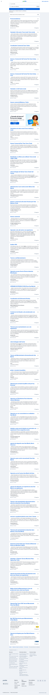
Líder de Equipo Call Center (17, 342)
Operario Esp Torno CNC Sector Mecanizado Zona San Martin (22, 604)
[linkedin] (45, 681)
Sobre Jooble (16, 682)
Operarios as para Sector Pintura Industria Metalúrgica (21, 272)
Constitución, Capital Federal (13, 666)
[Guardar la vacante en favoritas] (38, 19)
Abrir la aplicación (45, 1)
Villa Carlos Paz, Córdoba (13, 661)
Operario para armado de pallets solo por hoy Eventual (22, 384)
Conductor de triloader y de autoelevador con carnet (22, 312)
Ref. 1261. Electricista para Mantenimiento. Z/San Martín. (21, 619)
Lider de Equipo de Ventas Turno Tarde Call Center (21, 172)
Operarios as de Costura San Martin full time (22, 473)
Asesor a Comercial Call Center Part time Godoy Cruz (23, 59)
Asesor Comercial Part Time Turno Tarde (21, 143)
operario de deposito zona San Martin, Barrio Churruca (22, 444)
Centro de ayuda (17, 685)
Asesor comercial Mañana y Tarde (19, 102)
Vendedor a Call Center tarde (18, 89)
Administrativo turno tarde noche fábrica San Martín (22, 187)
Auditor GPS (13, 244)
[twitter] (43, 681)
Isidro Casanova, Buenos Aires (13, 656)
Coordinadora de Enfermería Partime (20, 298)
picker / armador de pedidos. (18, 370)
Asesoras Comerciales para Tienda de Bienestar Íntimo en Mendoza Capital (23, 544)
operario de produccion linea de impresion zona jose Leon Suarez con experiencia (23, 574)
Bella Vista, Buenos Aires (13, 660)
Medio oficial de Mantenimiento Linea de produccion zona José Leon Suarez (21, 589)
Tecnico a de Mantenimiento (18, 258)
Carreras (15, 683)
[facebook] (38, 681)
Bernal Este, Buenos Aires (13, 667)
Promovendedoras (15, 18)
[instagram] (40, 681)
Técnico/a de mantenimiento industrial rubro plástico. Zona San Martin (22, 530)
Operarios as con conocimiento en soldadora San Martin (22, 414)
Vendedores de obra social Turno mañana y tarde (21, 129)
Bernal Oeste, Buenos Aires (13, 658)
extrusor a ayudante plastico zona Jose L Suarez (23, 516)
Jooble (45, 692)
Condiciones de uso (6, 692)
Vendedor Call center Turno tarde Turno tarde (22, 32)
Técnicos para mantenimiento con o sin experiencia (20, 327)
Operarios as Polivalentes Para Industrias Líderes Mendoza (21, 399)
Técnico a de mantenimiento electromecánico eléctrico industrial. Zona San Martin (22, 502)
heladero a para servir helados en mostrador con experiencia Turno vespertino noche (23, 429)
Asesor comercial (15, 216)
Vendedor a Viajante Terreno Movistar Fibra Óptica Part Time (22, 559)
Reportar (37, 27)
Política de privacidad (14, 692)
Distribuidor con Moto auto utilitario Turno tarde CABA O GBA (23, 157)
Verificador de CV (32, 684)
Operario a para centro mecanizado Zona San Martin (22, 459)
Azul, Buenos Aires (12, 662)
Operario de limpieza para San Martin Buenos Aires (22, 634)
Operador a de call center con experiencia (21, 230)
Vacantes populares (33, 653)
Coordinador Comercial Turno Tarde (20, 45)
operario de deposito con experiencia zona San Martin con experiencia (22, 487)
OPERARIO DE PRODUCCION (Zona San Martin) (22, 286)
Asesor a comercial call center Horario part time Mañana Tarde (23, 202)
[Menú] (1, 1)
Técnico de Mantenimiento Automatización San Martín (23, 356)
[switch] (38, 14)
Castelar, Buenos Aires (12, 657)
